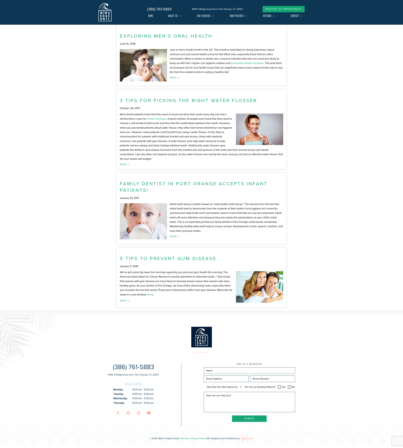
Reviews (267, 16)
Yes (284, 387)
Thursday (118, 403)
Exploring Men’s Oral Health (166, 36)
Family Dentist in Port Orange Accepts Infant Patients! (193, 187)
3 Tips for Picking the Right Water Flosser (188, 100)
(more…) (174, 77)
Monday (118, 390)
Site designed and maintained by (223, 438)
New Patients (237, 16)
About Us (173, 16)
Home (150, 16)
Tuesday (118, 394)
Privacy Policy (197, 438)
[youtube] (148, 413)
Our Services (204, 16)
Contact (295, 16)
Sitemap (185, 438)
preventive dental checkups (247, 63)
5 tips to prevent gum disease (168, 258)
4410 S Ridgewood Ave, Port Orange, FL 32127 (217, 9)
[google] (128, 413)
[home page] (105, 12)
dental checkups (156, 119)
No (293, 387)
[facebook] (118, 413)
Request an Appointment (283, 9)
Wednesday (120, 398)
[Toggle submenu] (180, 15)
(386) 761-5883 (159, 9)
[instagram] (138, 413)
